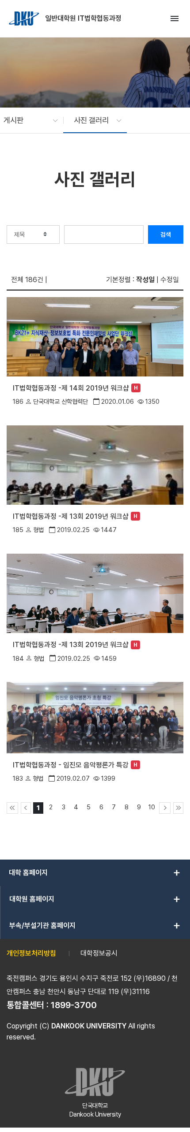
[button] (26, 120)
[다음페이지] (165, 808)
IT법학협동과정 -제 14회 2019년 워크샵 (71, 388)
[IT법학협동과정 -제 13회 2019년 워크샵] (95, 464)
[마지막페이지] (178, 808)
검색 (165, 234)
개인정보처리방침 (31, 953)
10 (151, 807)
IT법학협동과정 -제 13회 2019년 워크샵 (71, 516)
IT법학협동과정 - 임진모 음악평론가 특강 (71, 765)
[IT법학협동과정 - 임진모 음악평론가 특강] (95, 717)
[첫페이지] (12, 808)
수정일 (169, 280)
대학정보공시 (99, 953)
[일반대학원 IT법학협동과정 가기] (25, 18)
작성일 (145, 280)
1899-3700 (74, 1005)
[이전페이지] (26, 808)
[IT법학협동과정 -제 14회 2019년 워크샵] (95, 336)
